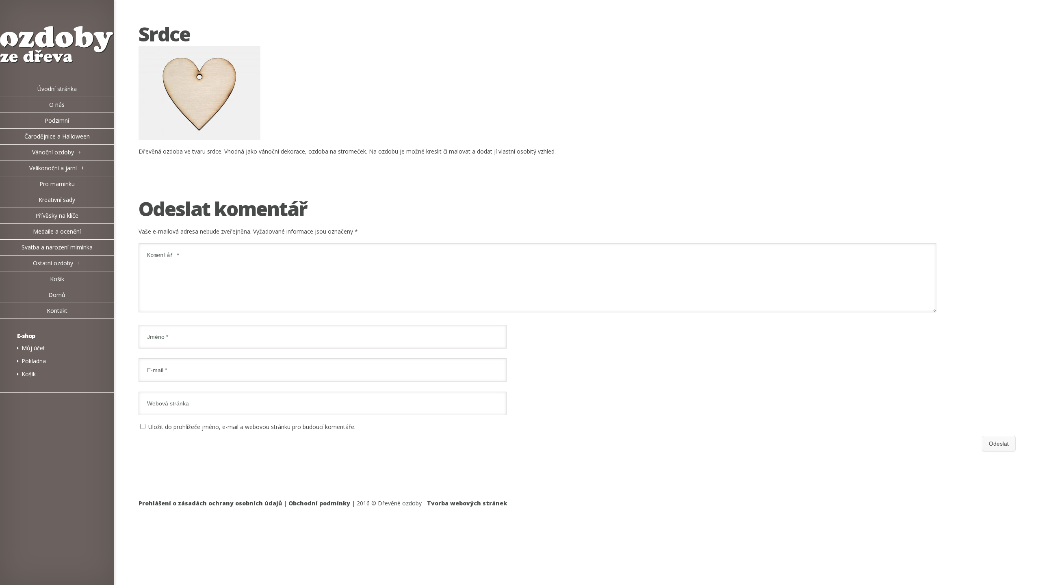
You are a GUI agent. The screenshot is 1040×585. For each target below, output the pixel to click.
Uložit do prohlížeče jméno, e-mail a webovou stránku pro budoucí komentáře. (251, 427)
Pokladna (34, 361)
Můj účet (33, 348)
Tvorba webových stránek (467, 503)
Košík (29, 374)
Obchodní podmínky (319, 503)
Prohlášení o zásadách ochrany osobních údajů (210, 503)
